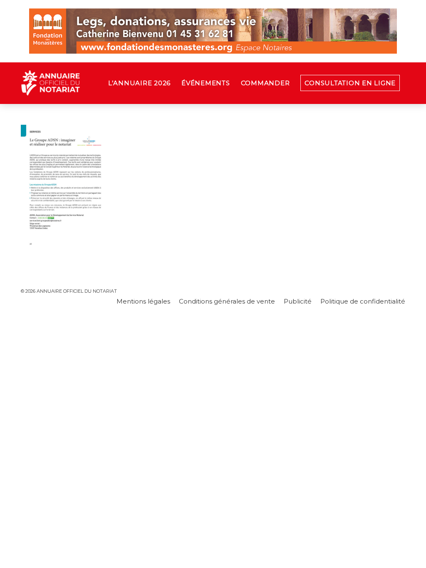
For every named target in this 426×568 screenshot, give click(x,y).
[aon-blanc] (76, 83)
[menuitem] (139, 83)
